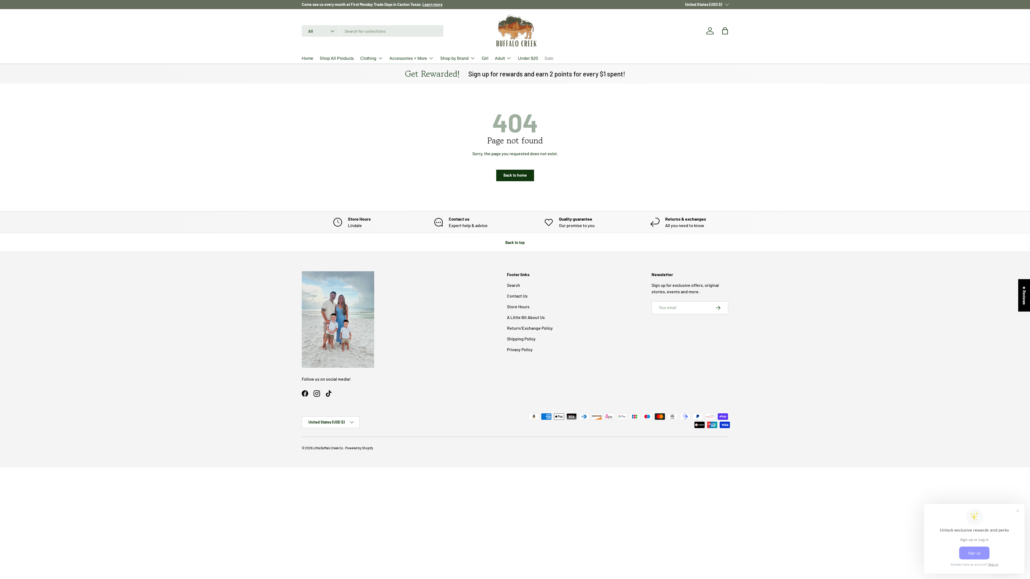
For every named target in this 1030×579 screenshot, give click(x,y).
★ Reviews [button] (1024, 295)
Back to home (515, 175)
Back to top (515, 242)
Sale (549, 58)
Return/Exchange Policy (530, 328)
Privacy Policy (520, 349)
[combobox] (372, 31)
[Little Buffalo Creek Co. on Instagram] (317, 393)
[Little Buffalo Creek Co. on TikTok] (328, 393)
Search (513, 285)
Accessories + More (408, 58)
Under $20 (528, 58)
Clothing (368, 58)
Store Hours (518, 306)
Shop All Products (337, 58)
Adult (500, 58)
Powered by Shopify (359, 448)
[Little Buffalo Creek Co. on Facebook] (305, 393)
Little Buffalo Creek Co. (328, 448)
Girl (485, 58)
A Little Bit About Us (526, 317)
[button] (725, 31)
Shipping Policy (521, 338)
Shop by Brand (454, 58)
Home (307, 58)
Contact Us (517, 295)
